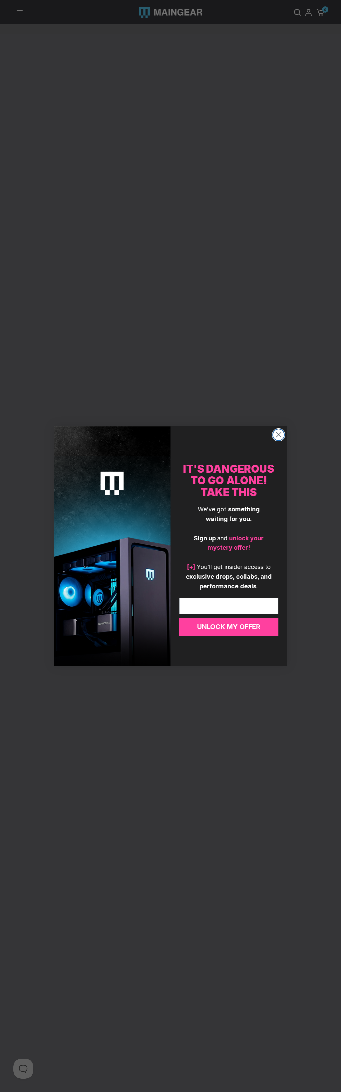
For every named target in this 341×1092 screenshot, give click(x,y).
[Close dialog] (278, 435)
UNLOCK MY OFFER (228, 627)
